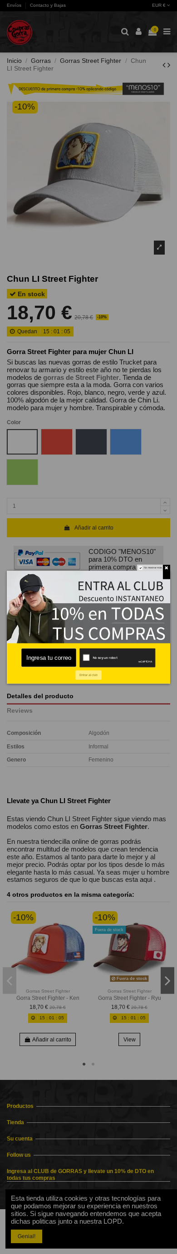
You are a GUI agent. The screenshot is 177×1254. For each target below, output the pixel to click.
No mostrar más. (153, 567)
